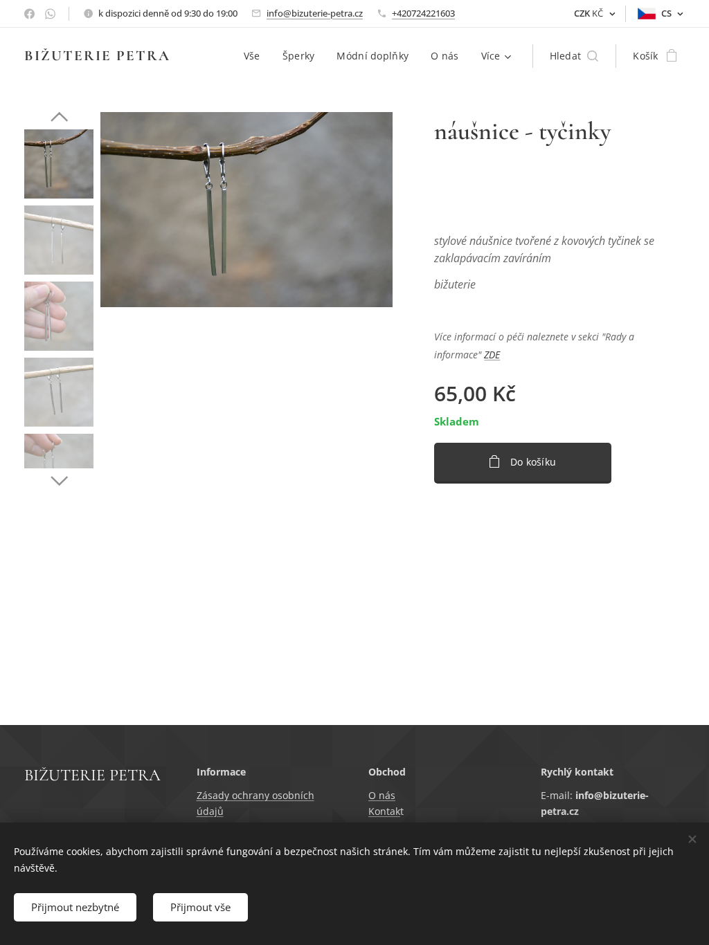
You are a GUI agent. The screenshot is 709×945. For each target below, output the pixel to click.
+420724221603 (423, 13)
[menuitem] (255, 56)
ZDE (492, 354)
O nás (381, 795)
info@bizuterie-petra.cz (315, 13)
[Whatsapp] (50, 14)
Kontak (384, 811)
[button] (574, 56)
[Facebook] (29, 14)
